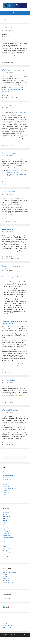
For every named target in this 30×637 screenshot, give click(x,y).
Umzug (17, 258)
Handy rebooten (8, 192)
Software (6, 182)
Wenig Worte (7, 442)
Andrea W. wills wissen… (9, 572)
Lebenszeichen (8, 229)
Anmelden (5, 621)
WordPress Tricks (7, 499)
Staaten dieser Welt (8, 548)
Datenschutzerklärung (9, 475)
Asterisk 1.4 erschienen (11, 153)
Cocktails (5, 473)
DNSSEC (5, 514)
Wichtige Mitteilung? (10, 410)
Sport (4, 546)
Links (4, 494)
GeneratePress (23, 634)
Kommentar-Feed (7, 625)
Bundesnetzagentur (9, 121)
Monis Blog (6, 580)
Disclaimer (6, 478)
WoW (4, 559)
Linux (4, 525)
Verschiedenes (8, 60)
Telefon (6, 62)
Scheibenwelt (6, 535)
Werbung (10, 62)
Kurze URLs (6, 492)
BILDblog (7, 78)
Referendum (6, 533)
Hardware (5, 518)
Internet (6, 97)
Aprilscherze (6, 512)
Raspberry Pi (6, 531)
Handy (5, 221)
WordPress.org (7, 627)
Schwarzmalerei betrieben (15, 387)
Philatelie (5, 527)
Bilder (4, 471)
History (5, 484)
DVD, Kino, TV (6, 516)
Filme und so (6, 578)
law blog (5, 585)
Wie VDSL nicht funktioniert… (13, 70)
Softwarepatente (7, 544)
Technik (6, 95)
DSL (5, 372)
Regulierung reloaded (10, 105)
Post (4, 529)
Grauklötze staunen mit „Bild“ (19, 77)
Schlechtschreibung (8, 537)
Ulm (12, 402)
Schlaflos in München (8, 582)
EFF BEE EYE (6, 576)
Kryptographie (7, 490)
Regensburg (7, 258)
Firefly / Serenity (7, 480)
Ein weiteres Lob (8, 380)
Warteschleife (7, 27)
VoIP (9, 143)
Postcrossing (6, 598)
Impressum (6, 486)
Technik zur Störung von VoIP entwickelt (13, 267)
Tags (4, 497)
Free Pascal (6, 482)
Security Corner (7, 540)
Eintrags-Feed (6, 623)
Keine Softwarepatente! (9, 488)
